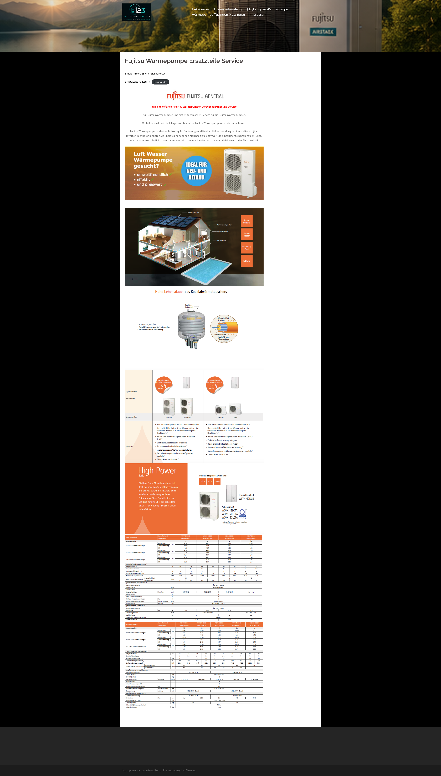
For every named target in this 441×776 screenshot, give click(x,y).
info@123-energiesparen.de (149, 73)
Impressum (258, 14)
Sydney (176, 770)
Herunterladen (160, 81)
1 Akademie (200, 9)
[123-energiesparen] (136, 11)
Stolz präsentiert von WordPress (141, 770)
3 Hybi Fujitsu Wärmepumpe (267, 9)
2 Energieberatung (228, 9)
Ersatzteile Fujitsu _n (137, 81)
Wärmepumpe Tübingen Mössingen (218, 14)
